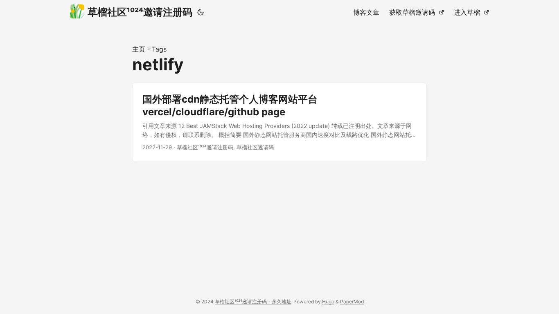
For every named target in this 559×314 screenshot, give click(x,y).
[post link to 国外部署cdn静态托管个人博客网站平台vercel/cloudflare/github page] (279, 122)
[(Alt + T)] (200, 12)
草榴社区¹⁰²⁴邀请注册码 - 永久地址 (253, 301)
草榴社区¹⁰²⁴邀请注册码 (140, 12)
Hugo (328, 301)
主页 (138, 49)
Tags (159, 49)
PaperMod (352, 301)
